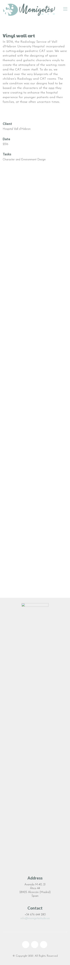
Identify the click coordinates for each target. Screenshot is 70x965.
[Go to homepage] (30, 9)
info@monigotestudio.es (35, 918)
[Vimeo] (43, 944)
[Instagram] (34, 944)
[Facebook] (25, 944)
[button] (65, 8)
